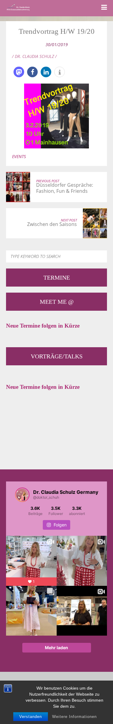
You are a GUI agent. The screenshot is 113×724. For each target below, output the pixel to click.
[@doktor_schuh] (22, 495)
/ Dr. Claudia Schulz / (34, 56)
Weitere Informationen (74, 716)
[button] (19, 72)
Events (19, 156)
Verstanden (30, 716)
